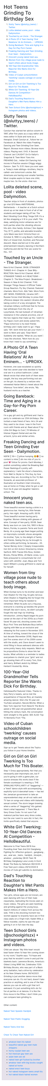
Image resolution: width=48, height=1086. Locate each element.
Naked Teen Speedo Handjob (17, 1011)
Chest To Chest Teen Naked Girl (19, 1035)
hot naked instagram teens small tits (26, 1071)
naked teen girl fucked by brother (24, 1059)
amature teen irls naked (20, 1042)
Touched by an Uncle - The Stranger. (26, 36)
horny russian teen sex (19, 1050)
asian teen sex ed (17, 1056)
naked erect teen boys (19, 1068)
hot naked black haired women (23, 1074)
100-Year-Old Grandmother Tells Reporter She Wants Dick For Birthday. (24, 69)
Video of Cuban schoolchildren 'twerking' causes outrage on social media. (25, 78)
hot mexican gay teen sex (21, 1053)
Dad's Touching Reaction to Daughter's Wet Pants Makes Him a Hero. (25, 101)
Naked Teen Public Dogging (17, 1019)
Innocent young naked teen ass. (23, 57)
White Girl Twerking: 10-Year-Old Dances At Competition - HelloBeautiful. (24, 92)
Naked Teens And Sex (14, 1027)
